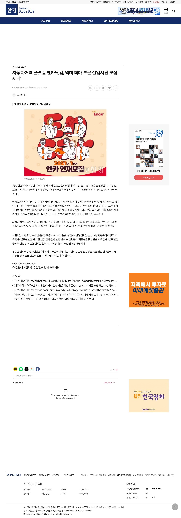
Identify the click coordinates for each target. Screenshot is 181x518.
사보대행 (139, 2)
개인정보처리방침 (124, 475)
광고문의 (102, 475)
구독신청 (164, 2)
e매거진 (172, 2)
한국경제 (27, 489)
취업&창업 (66, 20)
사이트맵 (170, 475)
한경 (95, 2)
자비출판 (148, 2)
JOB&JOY (21, 66)
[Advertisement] (90, 44)
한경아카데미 (84, 489)
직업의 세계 (87, 20)
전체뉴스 (45, 20)
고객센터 (161, 475)
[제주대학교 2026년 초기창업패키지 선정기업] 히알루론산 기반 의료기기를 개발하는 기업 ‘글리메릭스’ (68, 285)
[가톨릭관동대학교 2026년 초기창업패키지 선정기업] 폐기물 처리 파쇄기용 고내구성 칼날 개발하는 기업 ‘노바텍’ (73, 294)
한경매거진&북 (11, 2)
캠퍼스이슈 (134, 20)
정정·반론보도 (150, 475)
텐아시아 (27, 493)
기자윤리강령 (138, 475)
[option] (139, 11)
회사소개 (84, 475)
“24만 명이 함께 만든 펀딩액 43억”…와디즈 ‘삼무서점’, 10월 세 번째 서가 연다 (54, 299)
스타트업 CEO (111, 20)
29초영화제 (83, 493)
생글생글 (45, 493)
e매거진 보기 (149, 177)
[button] (166, 10)
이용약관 (111, 475)
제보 (156, 2)
